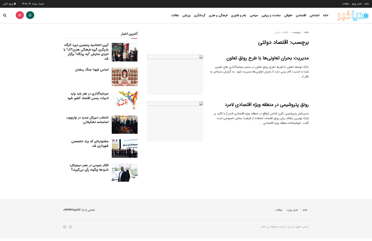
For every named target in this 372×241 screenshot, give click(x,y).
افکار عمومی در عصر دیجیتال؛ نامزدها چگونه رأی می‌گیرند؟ (89, 167)
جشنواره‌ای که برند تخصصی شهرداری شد (89, 143)
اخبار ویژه (357, 4)
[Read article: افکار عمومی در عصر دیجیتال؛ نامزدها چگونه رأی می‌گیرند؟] (125, 172)
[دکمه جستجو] (4, 15)
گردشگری (199, 15)
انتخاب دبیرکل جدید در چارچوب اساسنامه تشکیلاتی (87, 120)
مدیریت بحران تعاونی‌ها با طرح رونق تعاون (267, 58)
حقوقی (288, 15)
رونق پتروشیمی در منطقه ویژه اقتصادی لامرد (267, 104)
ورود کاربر (8, 4)
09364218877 (72, 210)
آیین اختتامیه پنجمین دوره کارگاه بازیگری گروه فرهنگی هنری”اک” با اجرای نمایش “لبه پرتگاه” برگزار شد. (86, 52)
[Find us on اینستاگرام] (20, 15)
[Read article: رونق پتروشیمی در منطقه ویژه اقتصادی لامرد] (175, 121)
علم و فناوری (238, 15)
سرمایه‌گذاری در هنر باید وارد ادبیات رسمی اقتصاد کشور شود (87, 96)
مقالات (345, 4)
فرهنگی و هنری (218, 15)
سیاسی (254, 15)
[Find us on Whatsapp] (30, 15)
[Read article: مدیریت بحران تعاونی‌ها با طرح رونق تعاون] (175, 75)
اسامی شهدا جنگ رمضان (91, 69)
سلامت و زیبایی (271, 15)
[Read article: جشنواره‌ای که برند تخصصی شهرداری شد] (125, 148)
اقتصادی (301, 15)
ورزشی (186, 15)
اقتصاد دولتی (281, 32)
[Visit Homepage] (353, 15)
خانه (366, 4)
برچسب (296, 32)
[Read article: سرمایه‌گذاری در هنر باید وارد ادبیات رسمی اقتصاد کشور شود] (125, 100)
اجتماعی (314, 15)
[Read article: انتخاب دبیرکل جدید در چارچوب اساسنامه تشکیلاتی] (125, 124)
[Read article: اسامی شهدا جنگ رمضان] (125, 77)
